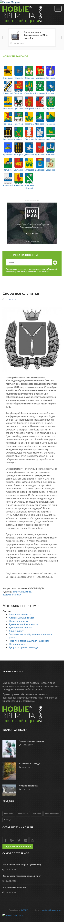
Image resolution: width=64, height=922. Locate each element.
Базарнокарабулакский (50, 169)
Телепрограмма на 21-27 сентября (36, 37)
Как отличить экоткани (14, 888)
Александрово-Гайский (29, 186)
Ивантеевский (50, 139)
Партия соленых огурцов (31, 741)
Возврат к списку (11, 595)
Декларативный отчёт (20, 627)
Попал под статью (19, 620)
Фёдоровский (29, 77)
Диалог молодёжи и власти (23, 624)
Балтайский (18, 169)
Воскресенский (50, 154)
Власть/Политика (22, 591)
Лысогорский (50, 123)
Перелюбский (50, 108)
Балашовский (29, 169)
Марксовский (39, 123)
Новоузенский (18, 123)
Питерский (29, 108)
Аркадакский (18, 185)
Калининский (39, 139)
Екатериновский (18, 154)
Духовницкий (29, 154)
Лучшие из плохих (28, 786)
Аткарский (7, 185)
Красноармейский (29, 139)
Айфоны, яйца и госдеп (21, 617)
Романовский (50, 93)
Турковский (39, 77)
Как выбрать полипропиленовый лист (21, 876)
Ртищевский (39, 93)
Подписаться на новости (18, 846)
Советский (7, 93)
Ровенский (7, 108)
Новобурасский (29, 123)
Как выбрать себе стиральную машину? (22, 865)
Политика (8, 814)
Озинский (7, 123)
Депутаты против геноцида (23, 647)
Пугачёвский (18, 108)
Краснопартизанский (7, 139)
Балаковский (39, 169)
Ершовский (7, 154)
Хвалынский (18, 77)
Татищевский (50, 77)
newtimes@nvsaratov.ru (51, 910)
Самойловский (29, 93)
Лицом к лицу (16, 630)
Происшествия (52, 814)
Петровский (39, 108)
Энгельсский (7, 77)
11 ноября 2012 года (29, 764)
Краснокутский (18, 139)
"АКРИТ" (24, 910)
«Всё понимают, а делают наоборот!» (29, 640)
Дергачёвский (39, 154)
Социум (7, 820)
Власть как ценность (20, 614)
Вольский (7, 169)
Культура (37, 814)
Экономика (23, 814)
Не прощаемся (17, 644)
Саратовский (18, 93)
